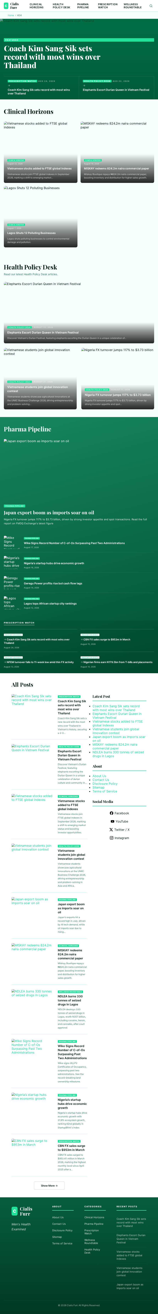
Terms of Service (104, 791)
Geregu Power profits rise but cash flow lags (53, 583)
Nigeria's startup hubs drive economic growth (54, 563)
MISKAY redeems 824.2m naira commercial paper (116, 168)
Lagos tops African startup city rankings (50, 603)
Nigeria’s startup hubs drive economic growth (72, 1104)
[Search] (151, 6)
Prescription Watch (108, 6)
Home (11, 15)
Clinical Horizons (37, 6)
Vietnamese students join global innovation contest (37, 389)
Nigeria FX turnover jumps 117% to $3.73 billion (118, 395)
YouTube (122, 821)
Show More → (49, 1185)
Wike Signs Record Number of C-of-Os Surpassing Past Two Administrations (74, 543)
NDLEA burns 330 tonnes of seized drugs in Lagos (70, 1000)
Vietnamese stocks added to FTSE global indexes (39, 168)
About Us (99, 776)
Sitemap (98, 787)
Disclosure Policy (105, 783)
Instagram (122, 838)
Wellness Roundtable (133, 6)
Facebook (122, 813)
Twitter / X (121, 830)
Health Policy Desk (61, 6)
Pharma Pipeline (83, 6)
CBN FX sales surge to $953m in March (106, 639)
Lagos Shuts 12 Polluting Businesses (31, 233)
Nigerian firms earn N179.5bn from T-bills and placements (117, 662)
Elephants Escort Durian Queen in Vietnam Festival (116, 89)
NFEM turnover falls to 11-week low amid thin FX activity (40, 662)
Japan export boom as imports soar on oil (49, 512)
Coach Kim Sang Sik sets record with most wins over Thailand (52, 56)
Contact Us (100, 780)
